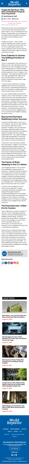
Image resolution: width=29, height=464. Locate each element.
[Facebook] (3, 263)
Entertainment (15, 429)
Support (14, 436)
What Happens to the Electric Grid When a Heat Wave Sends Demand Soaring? (13, 407)
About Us (7, 434)
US (20, 431)
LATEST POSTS (8, 298)
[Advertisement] (14, 281)
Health (10, 431)
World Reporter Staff (10, 16)
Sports (24, 429)
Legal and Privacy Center (18, 434)
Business (16, 19)
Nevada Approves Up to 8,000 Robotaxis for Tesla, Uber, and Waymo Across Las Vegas (14, 338)
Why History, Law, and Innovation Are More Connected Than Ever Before (14, 316)
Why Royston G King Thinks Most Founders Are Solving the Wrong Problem (13, 361)
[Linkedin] (8, 263)
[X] (6, 263)
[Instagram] (14, 263)
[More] (17, 263)
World (16, 431)
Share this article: (7, 259)
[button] (2, 3)
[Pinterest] (11, 263)
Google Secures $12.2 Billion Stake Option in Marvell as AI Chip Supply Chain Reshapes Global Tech (13, 384)
